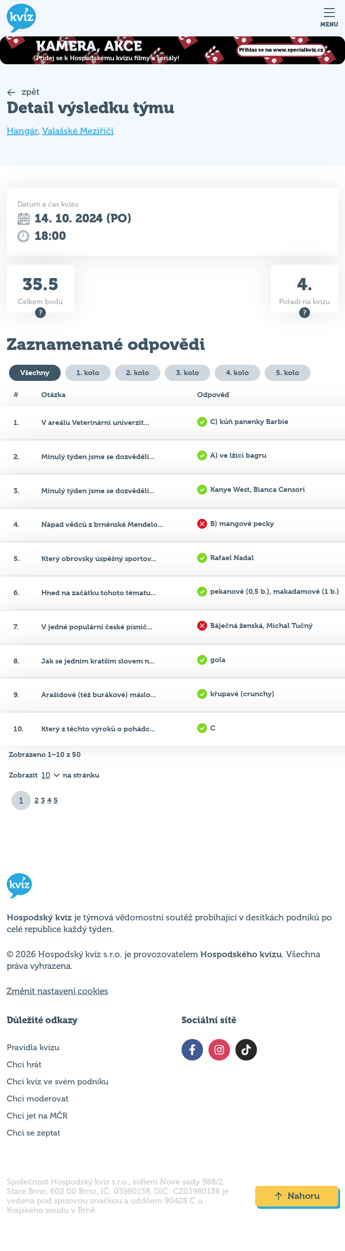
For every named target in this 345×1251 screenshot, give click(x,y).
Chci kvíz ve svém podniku (57, 1081)
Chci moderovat (37, 1098)
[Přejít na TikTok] (246, 1050)
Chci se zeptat (33, 1132)
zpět (29, 92)
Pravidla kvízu (33, 1047)
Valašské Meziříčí (78, 131)
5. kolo (287, 372)
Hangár (22, 131)
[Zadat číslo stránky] (21, 800)
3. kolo (187, 372)
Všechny (34, 372)
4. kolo (237, 372)
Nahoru (304, 1196)
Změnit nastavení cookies (57, 991)
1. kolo (87, 372)
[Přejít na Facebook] (192, 1050)
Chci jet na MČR (37, 1115)
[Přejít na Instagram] (219, 1050)
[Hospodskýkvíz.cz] (21, 18)
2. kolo (137, 372)
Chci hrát (24, 1064)
